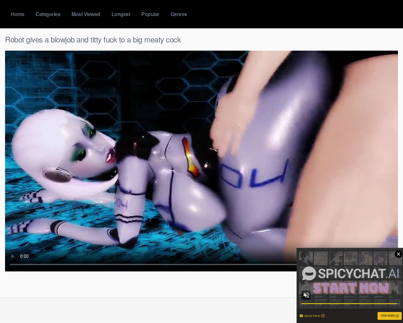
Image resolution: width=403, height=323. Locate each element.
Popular (150, 14)
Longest (120, 14)
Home (17, 14)
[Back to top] (386, 302)
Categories (48, 14)
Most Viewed (85, 14)
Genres (179, 14)
